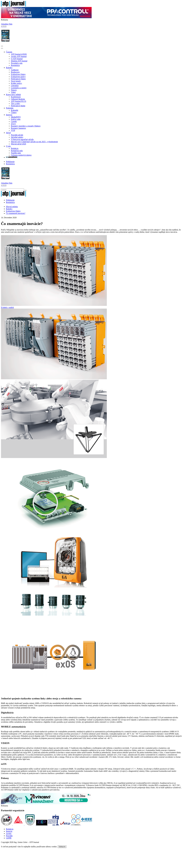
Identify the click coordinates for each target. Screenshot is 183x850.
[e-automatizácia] (11, 157)
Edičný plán (15, 119)
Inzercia (9, 115)
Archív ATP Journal (19, 56)
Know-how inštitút (13, 94)
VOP (13, 130)
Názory (14, 90)
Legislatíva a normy (19, 88)
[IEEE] (86, 825)
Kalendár (14, 110)
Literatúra (15, 86)
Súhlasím (62, 847)
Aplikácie (15, 70)
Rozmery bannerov (18, 128)
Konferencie (16, 97)
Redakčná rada (17, 151)
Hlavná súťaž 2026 (18, 144)
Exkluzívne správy (18, 77)
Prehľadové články (18, 79)
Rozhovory (15, 72)
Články (14, 112)
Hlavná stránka (12, 207)
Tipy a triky (15, 103)
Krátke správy (16, 83)
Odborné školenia (18, 99)
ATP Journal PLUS (18, 101)
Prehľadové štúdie (18, 106)
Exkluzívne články (18, 74)
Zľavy (13, 124)
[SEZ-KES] (18, 825)
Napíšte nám (16, 153)
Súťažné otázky (17, 137)
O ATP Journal (17, 59)
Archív (8, 833)
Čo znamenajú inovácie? (15, 213)
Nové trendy (16, 81)
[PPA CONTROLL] (46, 17)
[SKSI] (30, 825)
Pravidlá (9, 836)
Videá (13, 92)
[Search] (26, 190)
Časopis (9, 52)
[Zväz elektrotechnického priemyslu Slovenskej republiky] (42, 825)
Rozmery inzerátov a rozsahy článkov (26, 126)
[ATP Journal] (13, 6)
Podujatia (9, 108)
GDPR (8, 838)
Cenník (14, 121)
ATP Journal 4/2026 (19, 54)
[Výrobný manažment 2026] (46, 803)
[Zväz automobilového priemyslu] (7, 825)
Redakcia (14, 148)
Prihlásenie (10, 162)
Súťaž (8, 133)
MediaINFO (16, 117)
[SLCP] (65, 825)
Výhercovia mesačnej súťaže (22, 139)
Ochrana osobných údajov (21, 155)
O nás (8, 146)
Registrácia (15, 65)
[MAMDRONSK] (76, 825)
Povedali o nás (16, 63)
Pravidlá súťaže (17, 135)
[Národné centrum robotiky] (54, 825)
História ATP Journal (19, 61)
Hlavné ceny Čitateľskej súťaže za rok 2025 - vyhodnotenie (34, 142)
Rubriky (9, 68)
